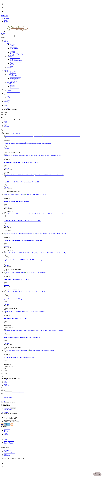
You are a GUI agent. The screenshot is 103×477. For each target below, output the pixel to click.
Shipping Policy (7, 450)
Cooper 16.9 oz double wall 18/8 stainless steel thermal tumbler (23, 240)
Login (5, 430)
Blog (8, 96)
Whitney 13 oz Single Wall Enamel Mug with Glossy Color (22, 337)
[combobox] (8, 36)
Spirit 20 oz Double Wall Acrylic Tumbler (16, 279)
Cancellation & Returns (9, 453)
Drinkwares (6, 108)
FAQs (8, 100)
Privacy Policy (10, 98)
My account (6, 18)
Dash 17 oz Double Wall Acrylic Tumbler (16, 201)
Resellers (6, 101)
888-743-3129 (4, 16)
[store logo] (18, 31)
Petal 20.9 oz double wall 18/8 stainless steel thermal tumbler (22, 221)
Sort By (2, 133)
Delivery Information (9, 441)
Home (5, 105)
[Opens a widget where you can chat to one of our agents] (97, 474)
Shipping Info (7, 455)
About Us (9, 97)
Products (6, 106)
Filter (2, 393)
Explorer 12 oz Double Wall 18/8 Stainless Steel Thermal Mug (23, 260)
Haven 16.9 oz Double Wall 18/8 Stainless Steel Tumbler (21, 162)
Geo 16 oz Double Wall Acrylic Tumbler (16, 318)
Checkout (6, 22)
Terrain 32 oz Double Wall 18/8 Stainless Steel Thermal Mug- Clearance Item (27, 143)
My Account (7, 429)
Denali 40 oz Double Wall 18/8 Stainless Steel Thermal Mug (22, 182)
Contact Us (6, 103)
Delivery (6, 451)
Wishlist (5, 20)
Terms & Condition (8, 443)
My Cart (6, 21)
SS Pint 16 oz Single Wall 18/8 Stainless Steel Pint (19, 357)
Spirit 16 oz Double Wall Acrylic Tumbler (16, 299)
